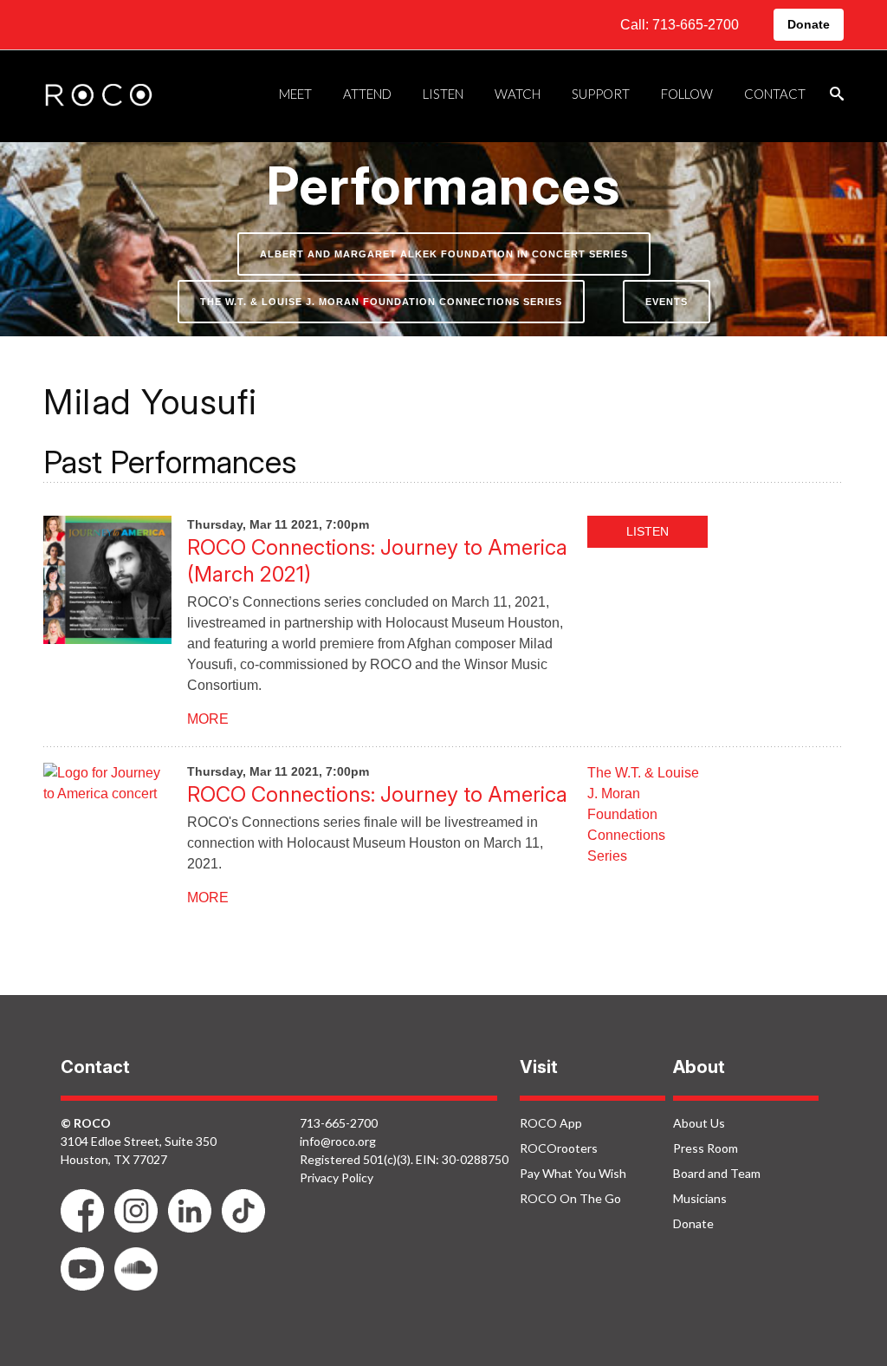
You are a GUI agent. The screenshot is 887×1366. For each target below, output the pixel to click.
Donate (808, 24)
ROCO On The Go (570, 1198)
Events (666, 301)
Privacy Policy (336, 1177)
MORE (208, 719)
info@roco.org (338, 1141)
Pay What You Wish (573, 1173)
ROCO (98, 96)
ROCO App (551, 1123)
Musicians (700, 1198)
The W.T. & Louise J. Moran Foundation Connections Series (381, 301)
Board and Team (717, 1173)
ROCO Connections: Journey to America (377, 794)
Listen (647, 531)
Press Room (705, 1148)
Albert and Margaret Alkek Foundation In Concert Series (444, 254)
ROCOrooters (559, 1148)
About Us (699, 1123)
